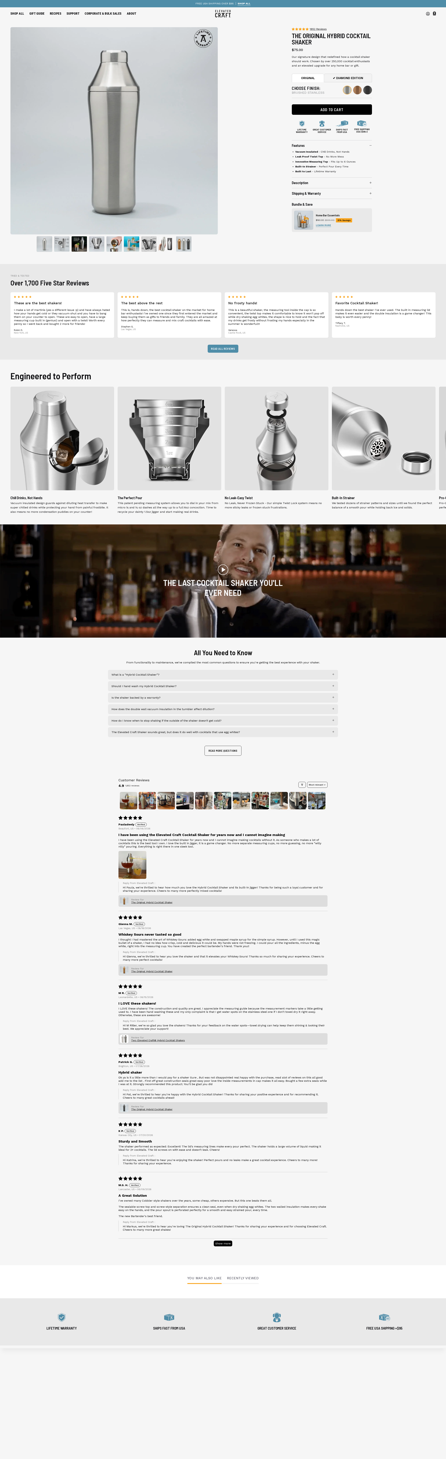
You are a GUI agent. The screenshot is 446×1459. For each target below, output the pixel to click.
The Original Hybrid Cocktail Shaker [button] (151, 902)
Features (298, 145)
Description (300, 182)
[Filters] (302, 785)
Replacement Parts (23, 1399)
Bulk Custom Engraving (134, 1404)
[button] (37, 13)
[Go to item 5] (204, 800)
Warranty (124, 1381)
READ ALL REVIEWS (223, 348)
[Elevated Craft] (223, 14)
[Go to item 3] (166, 800)
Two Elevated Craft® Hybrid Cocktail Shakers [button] (158, 1040)
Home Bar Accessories (25, 1393)
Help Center (126, 1376)
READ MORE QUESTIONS (223, 750)
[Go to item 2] (147, 800)
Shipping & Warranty (306, 193)
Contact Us (125, 1416)
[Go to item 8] (260, 800)
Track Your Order (129, 1387)
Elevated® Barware (23, 1376)
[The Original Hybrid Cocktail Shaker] (44, 244)
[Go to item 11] (316, 800)
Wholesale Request (131, 1399)
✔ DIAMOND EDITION (348, 78)
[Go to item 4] (185, 800)
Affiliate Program (129, 1410)
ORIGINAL (308, 78)
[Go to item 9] (279, 800)
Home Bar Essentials (328, 215)
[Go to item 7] (241, 800)
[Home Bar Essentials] (303, 220)
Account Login (128, 1422)
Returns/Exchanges (131, 1393)
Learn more (323, 225)
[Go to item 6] (222, 800)
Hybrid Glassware (22, 1381)
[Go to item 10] (298, 800)
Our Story (124, 1370)
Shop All (16, 1370)
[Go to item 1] (128, 800)
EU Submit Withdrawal (133, 1427)
